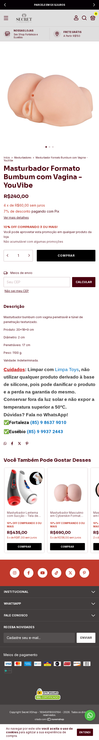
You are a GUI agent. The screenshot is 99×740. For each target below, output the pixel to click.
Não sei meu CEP (17, 291)
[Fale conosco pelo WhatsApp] (90, 715)
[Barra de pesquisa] (84, 18)
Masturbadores (22, 157)
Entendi (85, 732)
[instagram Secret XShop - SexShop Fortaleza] (14, 573)
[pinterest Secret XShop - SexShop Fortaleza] (84, 573)
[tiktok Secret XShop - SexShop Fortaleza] (56, 573)
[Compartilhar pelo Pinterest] (27, 443)
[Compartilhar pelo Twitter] (19, 443)
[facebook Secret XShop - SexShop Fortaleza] (28, 573)
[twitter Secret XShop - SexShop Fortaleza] (70, 573)
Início (7, 157)
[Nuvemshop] (50, 720)
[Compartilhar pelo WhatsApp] (5, 443)
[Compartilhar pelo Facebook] (12, 443)
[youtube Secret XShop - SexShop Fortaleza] (42, 573)
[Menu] (7, 18)
